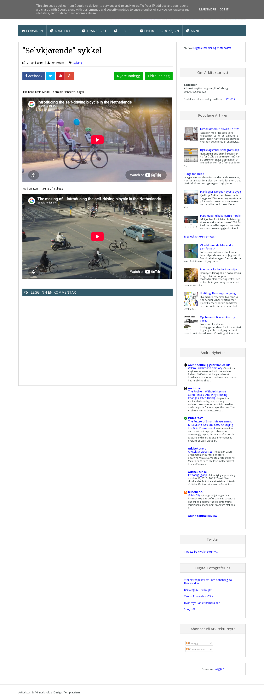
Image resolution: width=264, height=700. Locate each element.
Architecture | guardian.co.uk (209, 365)
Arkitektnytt (197, 448)
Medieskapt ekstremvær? (199, 236)
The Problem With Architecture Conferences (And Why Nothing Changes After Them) (207, 395)
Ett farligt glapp (198, 475)
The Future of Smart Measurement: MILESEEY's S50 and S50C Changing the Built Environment (210, 425)
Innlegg (193, 643)
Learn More (207, 9)
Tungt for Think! (194, 174)
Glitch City (194, 495)
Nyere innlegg (128, 76)
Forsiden (34, 30)
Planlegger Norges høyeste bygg (220, 191)
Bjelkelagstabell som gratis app (219, 150)
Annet (196, 30)
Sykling (77, 62)
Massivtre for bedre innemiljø (218, 269)
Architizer (195, 388)
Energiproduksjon (161, 30)
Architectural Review (202, 516)
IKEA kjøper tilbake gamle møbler (221, 215)
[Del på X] (50, 76)
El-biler (125, 30)
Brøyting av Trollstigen (198, 589)
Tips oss (229, 99)
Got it (224, 9)
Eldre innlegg (159, 76)
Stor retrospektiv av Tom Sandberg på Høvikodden (208, 581)
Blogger (219, 669)
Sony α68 (190, 609)
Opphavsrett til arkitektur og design (217, 318)
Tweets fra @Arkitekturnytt (201, 551)
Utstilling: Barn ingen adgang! (218, 293)
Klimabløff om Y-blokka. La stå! (219, 129)
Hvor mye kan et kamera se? (202, 603)
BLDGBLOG (195, 492)
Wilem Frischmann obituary (205, 368)
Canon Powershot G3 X (198, 596)
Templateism (71, 692)
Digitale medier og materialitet (212, 48)
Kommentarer (197, 649)
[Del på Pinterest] (60, 76)
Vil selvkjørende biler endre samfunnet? (216, 246)
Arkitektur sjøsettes (200, 451)
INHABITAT (195, 418)
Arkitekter (64, 30)
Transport (96, 30)
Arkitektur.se (197, 472)
